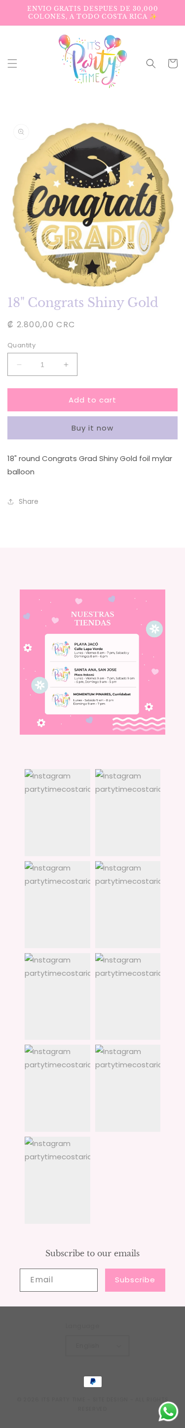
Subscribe (135, 1279)
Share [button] (28, 501)
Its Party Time (63, 1399)
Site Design (111, 1399)
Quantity (21, 345)
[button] (12, 63)
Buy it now (92, 428)
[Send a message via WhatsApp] (168, 1411)
